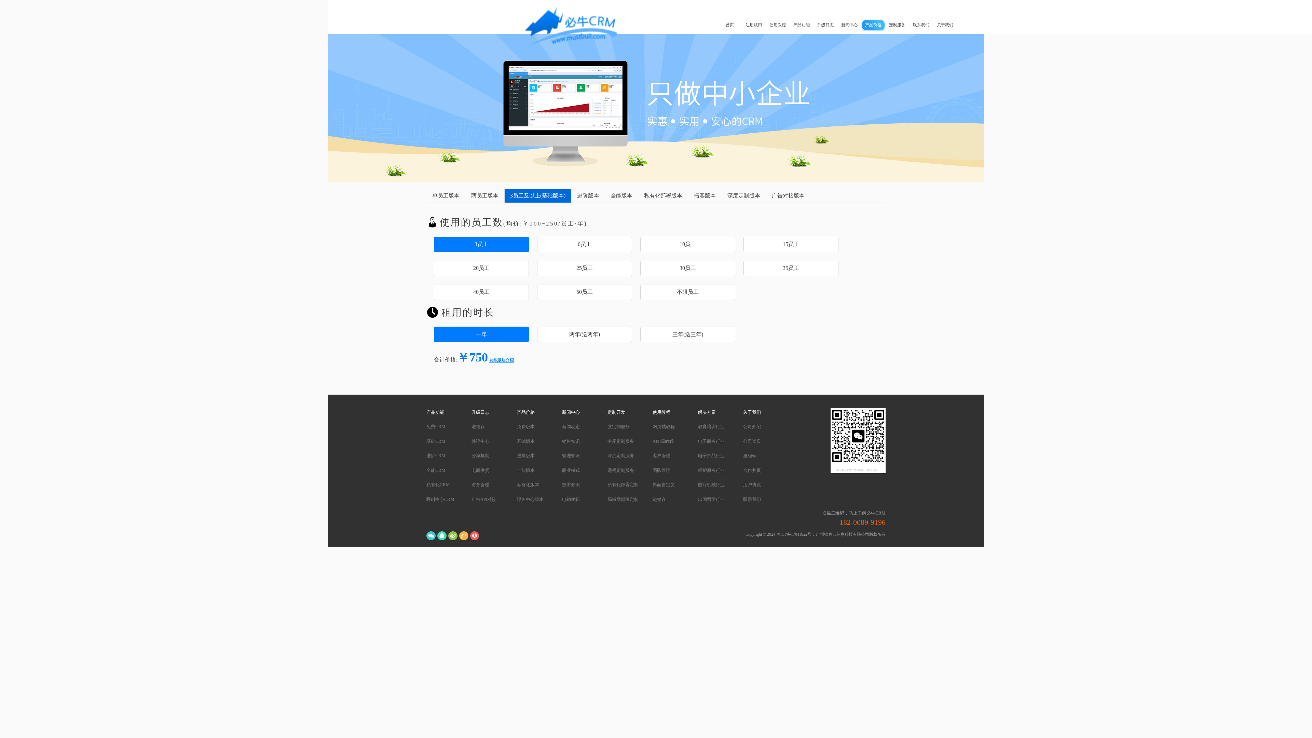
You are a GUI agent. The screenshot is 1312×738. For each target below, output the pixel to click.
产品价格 (873, 25)
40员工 (481, 292)
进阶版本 (526, 455)
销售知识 (571, 441)
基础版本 (526, 441)
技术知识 (571, 484)
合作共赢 (752, 470)
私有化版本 (528, 484)
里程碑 (749, 455)
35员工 (791, 268)
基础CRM (436, 441)
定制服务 (897, 25)
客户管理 (661, 455)
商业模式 (571, 470)
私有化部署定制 (623, 484)
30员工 (688, 268)
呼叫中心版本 (530, 499)
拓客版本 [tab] (705, 196)
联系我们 (921, 25)
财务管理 (480, 484)
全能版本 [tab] (621, 196)
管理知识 (571, 455)
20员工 (481, 268)
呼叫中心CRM (440, 499)
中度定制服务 (620, 441)
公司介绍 (752, 426)
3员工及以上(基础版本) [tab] (537, 196)
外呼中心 (480, 441)
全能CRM (436, 470)
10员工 (688, 244)
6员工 (584, 244)
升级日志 (825, 25)
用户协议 (752, 484)
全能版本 (526, 470)
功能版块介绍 (501, 360)
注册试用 (754, 25)
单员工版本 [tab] (446, 196)
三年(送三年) (687, 334)
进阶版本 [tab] (588, 196)
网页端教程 (664, 426)
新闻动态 (571, 426)
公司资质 (752, 441)
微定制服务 (618, 426)
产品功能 (801, 25)
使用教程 (777, 25)
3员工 (481, 244)
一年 (481, 334)
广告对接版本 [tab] (788, 196)
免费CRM (436, 426)
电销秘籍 (571, 499)
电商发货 (480, 470)
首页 (730, 25)
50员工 (584, 292)
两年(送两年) (584, 334)
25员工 (584, 268)
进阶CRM (436, 455)
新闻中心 (849, 25)
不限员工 (688, 292)
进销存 (478, 426)
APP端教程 (663, 441)
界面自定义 (664, 484)
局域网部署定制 (623, 499)
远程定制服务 (620, 470)
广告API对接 (484, 499)
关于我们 (945, 25)
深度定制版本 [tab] (743, 196)
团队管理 (661, 470)
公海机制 (480, 455)
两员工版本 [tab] (484, 196)
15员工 (791, 244)
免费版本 (526, 426)
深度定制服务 (620, 455)
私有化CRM (438, 484)
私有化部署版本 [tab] (663, 196)
